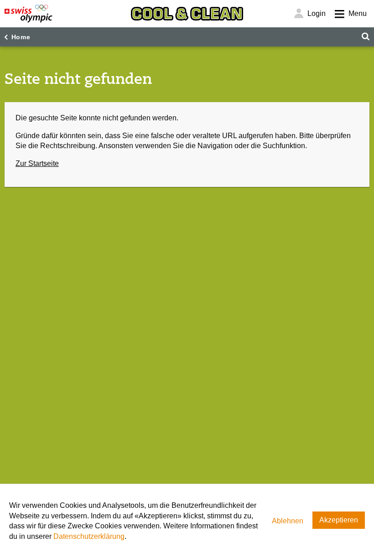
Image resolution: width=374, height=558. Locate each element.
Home (21, 37)
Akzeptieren (338, 520)
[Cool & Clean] (187, 13)
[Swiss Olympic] (28, 13)
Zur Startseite (37, 163)
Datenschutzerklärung (89, 536)
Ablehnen (287, 521)
